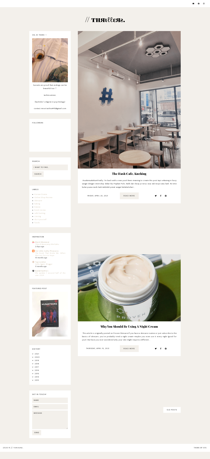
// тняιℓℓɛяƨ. (17, 448)
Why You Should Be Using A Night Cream (129, 326)
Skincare (38, 201)
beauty (37, 207)
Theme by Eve (200, 448)
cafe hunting (39, 213)
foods (37, 223)
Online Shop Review (43, 197)
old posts (172, 410)
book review (40, 210)
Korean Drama (40, 194)
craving (37, 216)
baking (37, 204)
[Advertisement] (129, 230)
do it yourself (40, 219)
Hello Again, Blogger (44, 264)
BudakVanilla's (41, 271)
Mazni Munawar (42, 242)
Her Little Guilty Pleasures (47, 251)
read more (129, 196)
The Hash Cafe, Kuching (129, 174)
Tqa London (40, 262)
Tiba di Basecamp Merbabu (47, 244)
